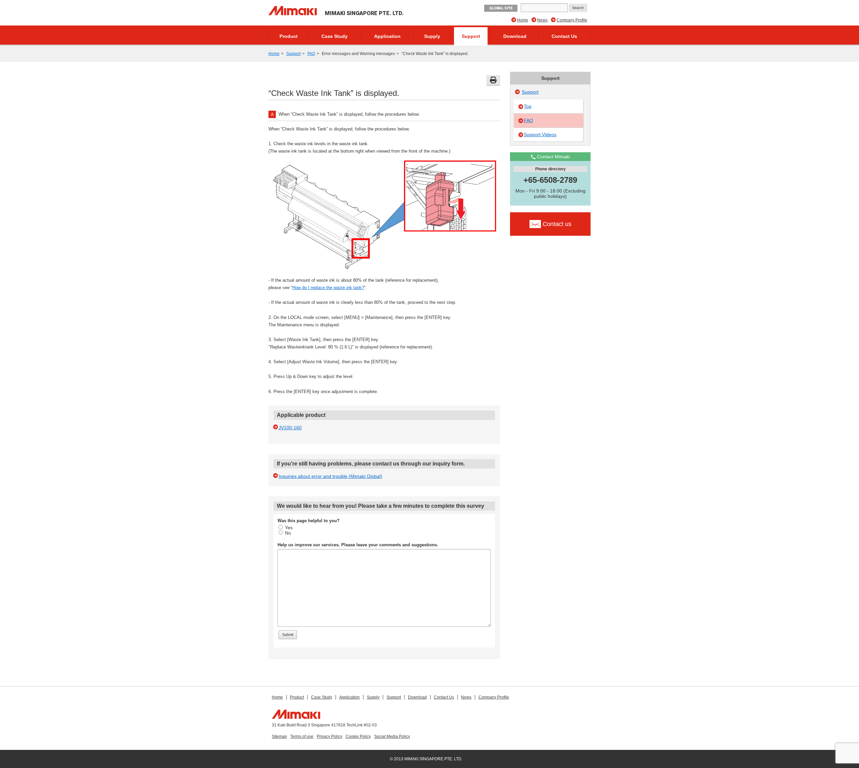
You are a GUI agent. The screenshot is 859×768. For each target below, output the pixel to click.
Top (528, 106)
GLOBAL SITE (500, 8)
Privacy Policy (329, 736)
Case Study (334, 36)
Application (387, 36)
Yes (289, 527)
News (542, 20)
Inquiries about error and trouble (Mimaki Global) (330, 476)
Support (471, 36)
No (288, 533)
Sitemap (279, 736)
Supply (432, 36)
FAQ (311, 53)
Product (289, 36)
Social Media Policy (392, 736)
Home (522, 20)
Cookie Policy (358, 736)
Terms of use (301, 736)
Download (514, 36)
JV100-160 (290, 427)
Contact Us (564, 36)
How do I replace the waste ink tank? (328, 287)
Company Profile (572, 20)
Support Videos (540, 134)
